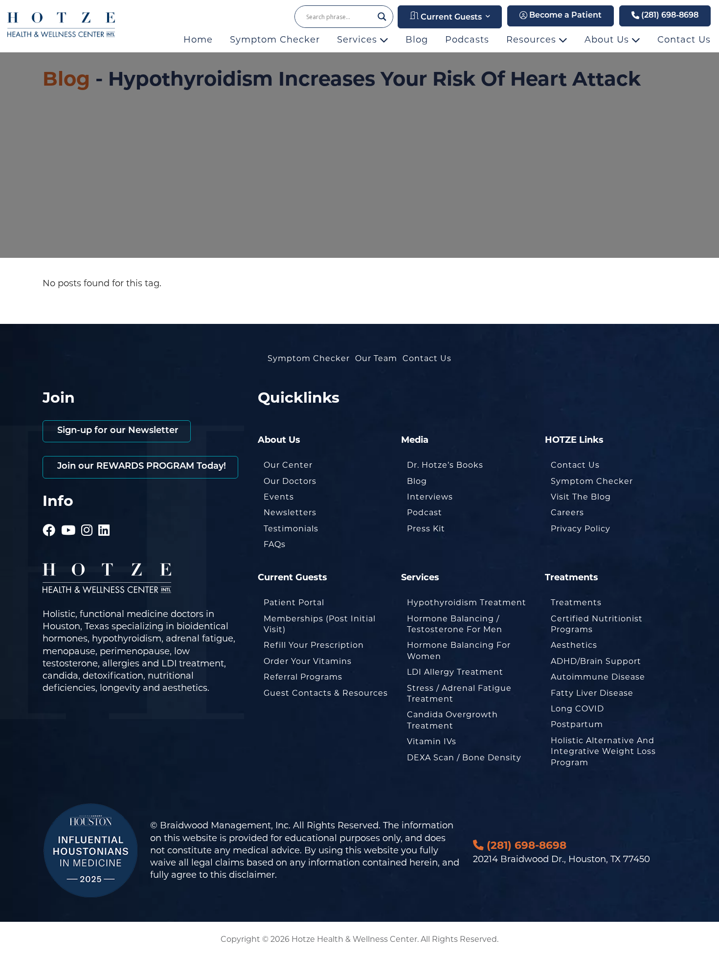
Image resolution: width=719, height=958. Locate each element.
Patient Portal (294, 602)
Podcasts (467, 39)
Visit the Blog (581, 497)
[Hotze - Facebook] (49, 516)
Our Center (288, 465)
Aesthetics (574, 645)
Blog (416, 39)
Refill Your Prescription (314, 645)
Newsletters (290, 512)
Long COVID (577, 708)
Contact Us (684, 39)
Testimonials (291, 528)
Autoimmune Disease (598, 677)
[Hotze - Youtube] (68, 516)
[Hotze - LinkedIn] (104, 516)
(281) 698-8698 (668, 16)
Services (358, 39)
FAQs (275, 544)
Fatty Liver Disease (592, 693)
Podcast (424, 512)
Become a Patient (564, 16)
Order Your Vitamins (308, 661)
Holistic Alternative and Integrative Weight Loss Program (603, 751)
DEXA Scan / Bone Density (464, 757)
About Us (608, 39)
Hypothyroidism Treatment (466, 602)
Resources (532, 39)
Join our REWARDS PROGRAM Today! (140, 466)
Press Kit (426, 528)
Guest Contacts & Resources (326, 693)
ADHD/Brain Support (596, 661)
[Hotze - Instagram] (87, 516)
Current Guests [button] (450, 18)
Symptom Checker (275, 39)
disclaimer (252, 874)
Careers (567, 512)
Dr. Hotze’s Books (445, 465)
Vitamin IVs (431, 741)
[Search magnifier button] (382, 16)
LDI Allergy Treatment (455, 672)
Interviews (430, 497)
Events (279, 497)
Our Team (376, 358)
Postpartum (577, 724)
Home (198, 39)
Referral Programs (303, 677)
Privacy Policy (580, 528)
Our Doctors (290, 481)
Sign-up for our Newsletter (117, 431)
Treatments (576, 602)
